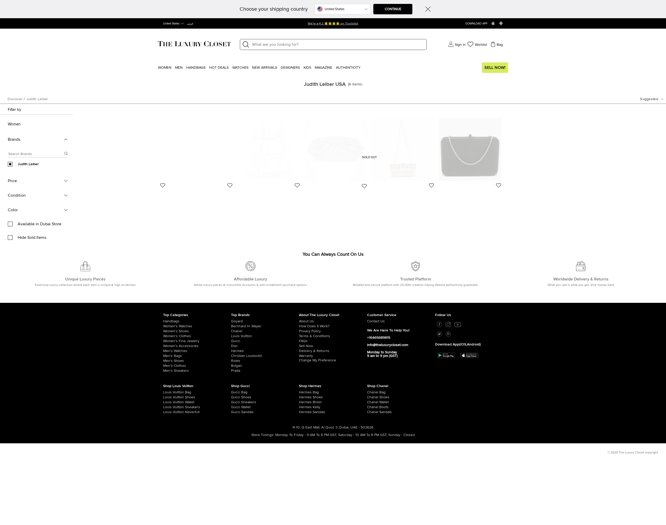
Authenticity (348, 67)
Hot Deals (219, 67)
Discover (15, 99)
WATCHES (240, 67)
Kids (307, 67)
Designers (290, 67)
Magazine (323, 67)
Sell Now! (494, 68)
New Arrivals (264, 67)
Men (179, 67)
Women (164, 67)
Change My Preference (317, 360)
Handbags (196, 67)
